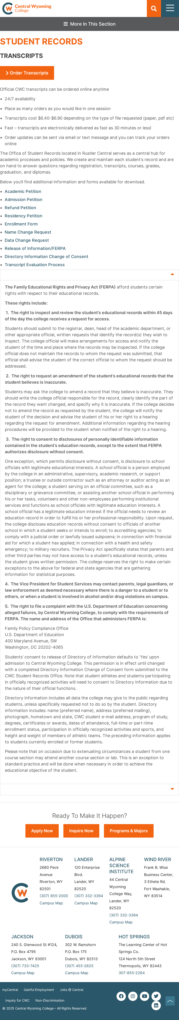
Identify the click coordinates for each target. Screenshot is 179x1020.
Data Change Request (27, 240)
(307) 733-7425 (25, 965)
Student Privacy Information (42, 273)
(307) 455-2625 (79, 965)
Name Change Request (28, 232)
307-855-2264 (132, 972)
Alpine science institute (121, 865)
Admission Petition (23, 199)
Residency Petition (23, 215)
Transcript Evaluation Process (35, 264)
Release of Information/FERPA (35, 248)
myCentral (10, 990)
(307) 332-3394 (88, 895)
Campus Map (51, 903)
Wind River (157, 859)
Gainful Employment (39, 990)
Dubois (74, 936)
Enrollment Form (21, 223)
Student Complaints (31, 788)
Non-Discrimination (49, 1000)
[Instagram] (133, 996)
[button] (154, 8)
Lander (83, 859)
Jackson (22, 936)
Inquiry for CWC (17, 1000)
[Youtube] (144, 996)
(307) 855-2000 (54, 895)
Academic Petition (23, 191)
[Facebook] (121, 996)
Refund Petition (20, 207)
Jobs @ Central (71, 990)
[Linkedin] (156, 1005)
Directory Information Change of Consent (46, 256)
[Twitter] (156, 996)
